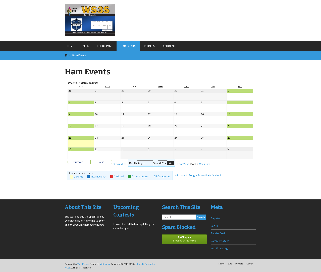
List (120, 164)
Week (202, 164)
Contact (250, 263)
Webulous (105, 263)
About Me (169, 46)
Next (101, 162)
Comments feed (220, 241)
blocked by (184, 238)
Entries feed (218, 233)
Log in (214, 225)
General (78, 176)
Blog (85, 46)
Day (207, 164)
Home (70, 46)
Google (185, 175)
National (119, 176)
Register (216, 218)
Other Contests (141, 176)
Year (155, 163)
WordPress (83, 263)
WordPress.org (219, 248)
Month (133, 163)
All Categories (162, 176)
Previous (78, 162)
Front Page (104, 46)
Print (183, 164)
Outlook (210, 175)
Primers (149, 46)
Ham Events (128, 46)
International (98, 176)
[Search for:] (184, 217)
